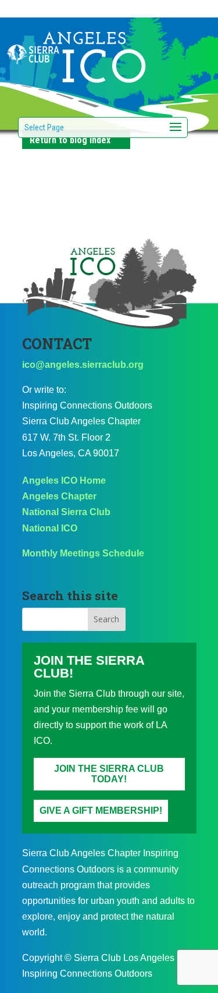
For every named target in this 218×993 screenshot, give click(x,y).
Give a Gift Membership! (101, 810)
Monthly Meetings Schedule (83, 553)
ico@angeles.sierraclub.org (83, 365)
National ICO (49, 528)
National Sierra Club (66, 512)
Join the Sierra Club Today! (109, 774)
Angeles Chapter (59, 496)
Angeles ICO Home (64, 480)
